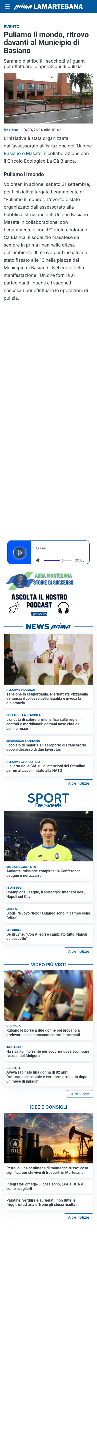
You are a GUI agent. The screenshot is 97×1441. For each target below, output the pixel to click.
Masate (33, 153)
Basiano (12, 153)
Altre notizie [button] (78, 783)
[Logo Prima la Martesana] (48, 6)
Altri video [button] (80, 1094)
